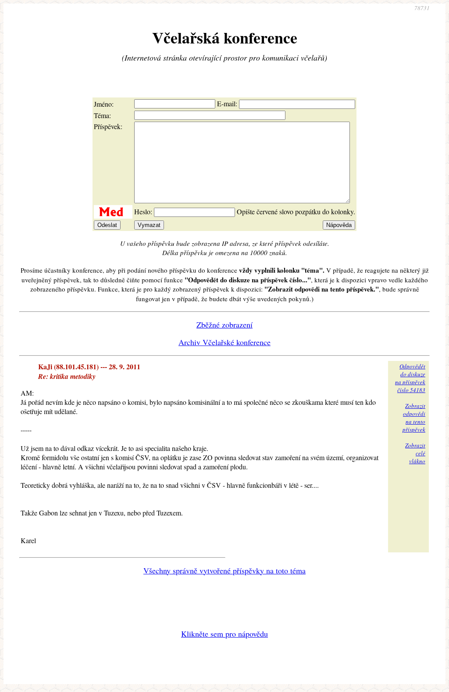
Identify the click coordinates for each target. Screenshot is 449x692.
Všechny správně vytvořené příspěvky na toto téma (224, 570)
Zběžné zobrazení (224, 324)
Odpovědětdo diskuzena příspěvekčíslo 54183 (410, 378)
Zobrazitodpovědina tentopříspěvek (414, 417)
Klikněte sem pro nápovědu (224, 633)
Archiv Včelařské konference (224, 342)
